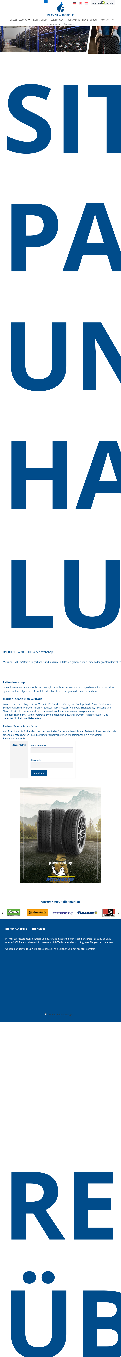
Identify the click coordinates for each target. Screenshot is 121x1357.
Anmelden (39, 773)
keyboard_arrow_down (29, 19)
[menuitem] (42, 2)
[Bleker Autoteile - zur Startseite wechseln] (61, 10)
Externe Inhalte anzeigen (61, 1014)
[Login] (61, 3)
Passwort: (36, 760)
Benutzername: (38, 745)
